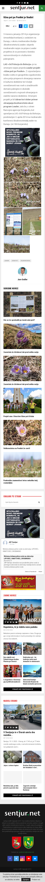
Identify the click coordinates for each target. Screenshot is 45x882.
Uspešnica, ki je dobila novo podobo (20, 627)
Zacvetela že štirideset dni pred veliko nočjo (21, 352)
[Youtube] (28, 858)
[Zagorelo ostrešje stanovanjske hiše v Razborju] (32, 777)
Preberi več (36, 879)
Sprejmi (26, 880)
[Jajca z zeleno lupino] (12, 757)
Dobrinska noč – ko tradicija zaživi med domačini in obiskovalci (31, 659)
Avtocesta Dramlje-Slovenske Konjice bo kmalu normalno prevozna (32, 682)
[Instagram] (22, 858)
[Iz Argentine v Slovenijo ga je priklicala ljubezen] (12, 671)
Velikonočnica (25, 260)
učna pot (15, 260)
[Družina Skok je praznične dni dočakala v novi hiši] (32, 757)
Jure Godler (12, 20)
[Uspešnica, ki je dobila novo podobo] (22, 611)
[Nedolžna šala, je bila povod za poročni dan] (12, 777)
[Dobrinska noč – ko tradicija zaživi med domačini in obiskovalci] (32, 649)
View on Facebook (31, 571)
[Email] (35, 858)
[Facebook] (10, 858)
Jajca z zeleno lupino (11, 765)
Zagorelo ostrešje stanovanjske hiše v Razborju (30, 788)
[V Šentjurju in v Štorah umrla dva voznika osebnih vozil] (22, 717)
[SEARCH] (39, 502)
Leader (7, 260)
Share (40, 571)
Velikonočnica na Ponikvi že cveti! (16, 448)
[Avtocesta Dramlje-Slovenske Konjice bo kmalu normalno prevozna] (32, 671)
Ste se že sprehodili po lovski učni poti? (19, 320)
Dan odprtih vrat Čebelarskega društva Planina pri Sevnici (11, 659)
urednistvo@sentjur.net (26, 852)
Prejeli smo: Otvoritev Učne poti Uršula (18, 416)
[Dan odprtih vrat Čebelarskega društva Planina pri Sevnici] (12, 649)
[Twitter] (16, 858)
